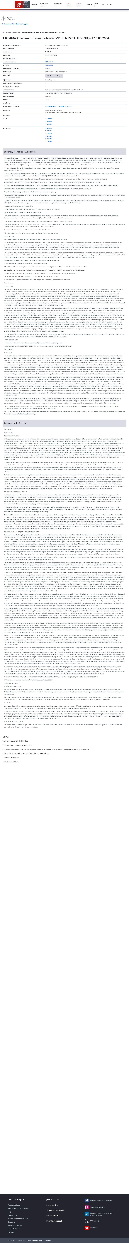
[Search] (103, 4)
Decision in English (56, 76)
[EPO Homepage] (22, 4)
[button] (64, 151)
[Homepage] (3, 32)
